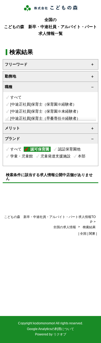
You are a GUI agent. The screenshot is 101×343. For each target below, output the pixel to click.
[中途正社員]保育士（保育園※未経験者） (45, 111)
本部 (81, 156)
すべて (16, 97)
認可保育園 (39, 149)
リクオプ (59, 334)
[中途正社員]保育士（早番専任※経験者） (45, 118)
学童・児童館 (21, 156)
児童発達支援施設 (55, 156)
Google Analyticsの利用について (50, 329)
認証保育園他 (69, 149)
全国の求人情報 (65, 227)
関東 (92, 234)
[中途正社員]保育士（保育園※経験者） (43, 104)
